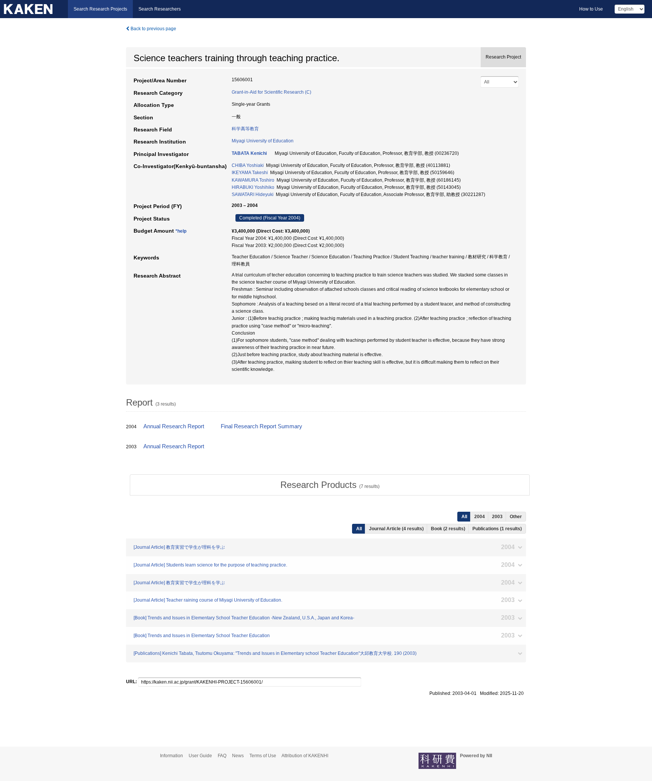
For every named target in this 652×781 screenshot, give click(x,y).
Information (171, 755)
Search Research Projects (100, 9)
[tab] (330, 484)
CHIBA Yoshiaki (248, 165)
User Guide (200, 755)
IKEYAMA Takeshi (250, 172)
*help (180, 231)
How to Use (591, 9)
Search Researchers (159, 9)
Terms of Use (262, 755)
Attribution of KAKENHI (304, 755)
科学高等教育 (245, 128)
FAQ (222, 755)
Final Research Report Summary (261, 426)
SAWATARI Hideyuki (253, 194)
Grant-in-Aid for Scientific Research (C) (271, 92)
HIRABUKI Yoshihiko (253, 187)
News (238, 755)
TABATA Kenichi (249, 153)
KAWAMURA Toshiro (253, 180)
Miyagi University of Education (263, 141)
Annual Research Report (173, 426)
